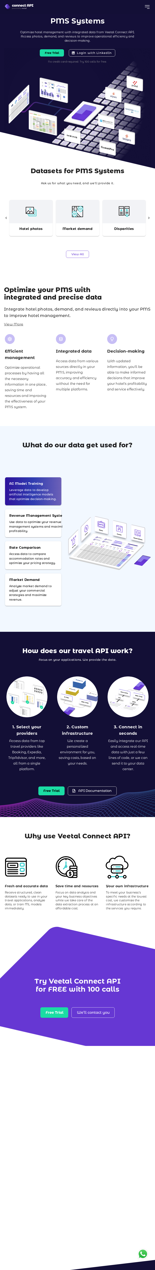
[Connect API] (19, 7)
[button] (6, 218)
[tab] (33, 491)
